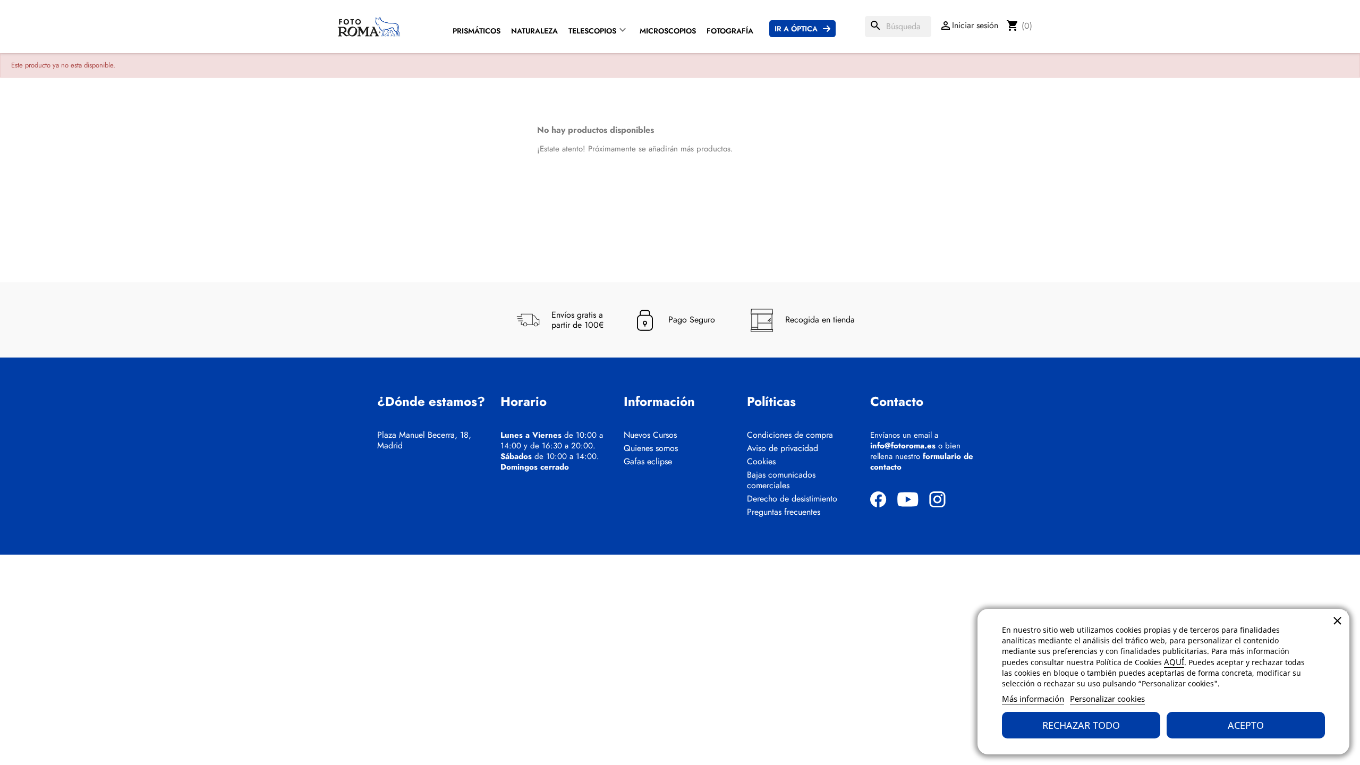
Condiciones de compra (790, 435)
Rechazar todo (1081, 725)
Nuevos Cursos (650, 435)
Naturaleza (534, 31)
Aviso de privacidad (782, 448)
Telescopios (592, 31)
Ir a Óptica (796, 28)
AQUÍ (1174, 662)
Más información (1033, 698)
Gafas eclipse (648, 461)
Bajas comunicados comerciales (781, 480)
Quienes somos (651, 448)
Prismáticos (476, 31)
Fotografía (730, 31)
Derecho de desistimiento (792, 499)
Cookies (761, 461)
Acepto (1246, 725)
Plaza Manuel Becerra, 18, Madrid (424, 440)
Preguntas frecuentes (783, 512)
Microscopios (668, 31)
